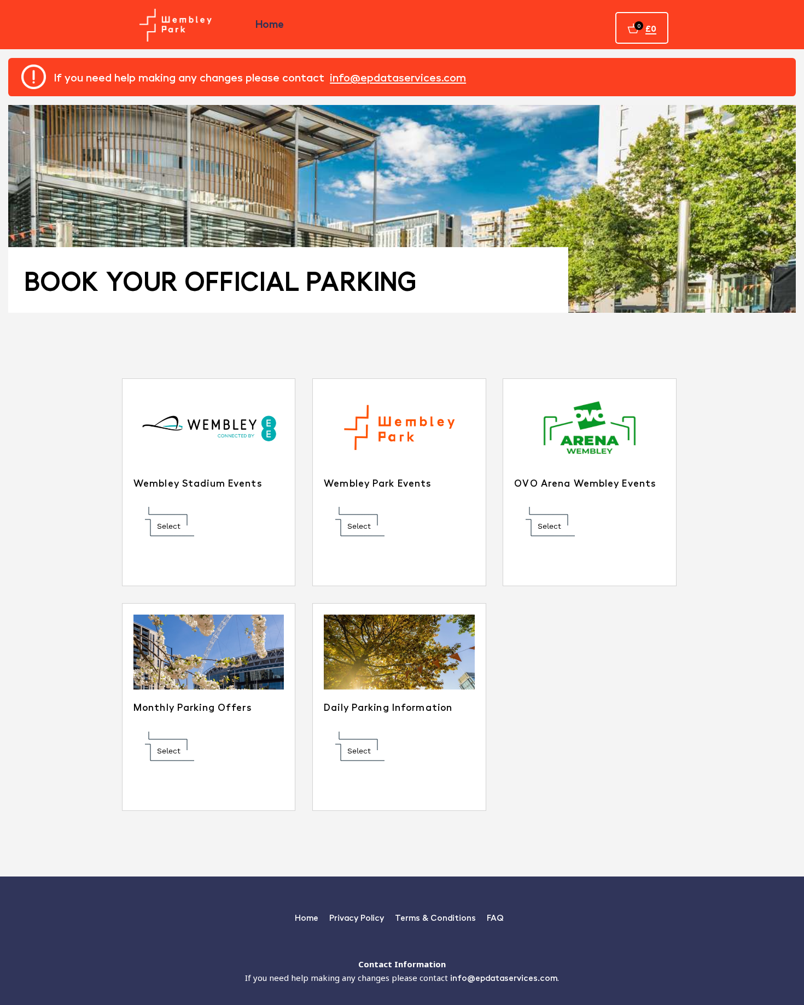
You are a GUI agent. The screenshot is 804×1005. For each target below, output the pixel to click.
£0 (650, 28)
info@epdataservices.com (398, 77)
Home (269, 23)
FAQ (495, 917)
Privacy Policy (356, 917)
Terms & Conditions (435, 917)
